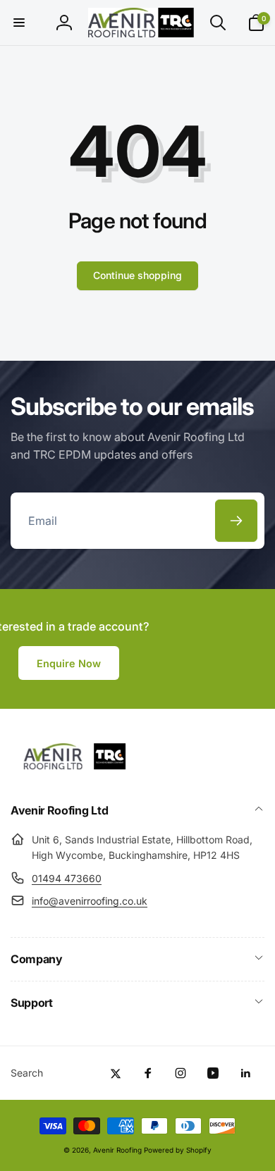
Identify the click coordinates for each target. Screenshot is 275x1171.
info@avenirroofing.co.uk (89, 901)
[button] (19, 22)
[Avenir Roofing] (81, 772)
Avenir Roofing (117, 1150)
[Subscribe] (236, 521)
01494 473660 (67, 878)
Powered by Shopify (178, 1150)
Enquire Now (69, 663)
